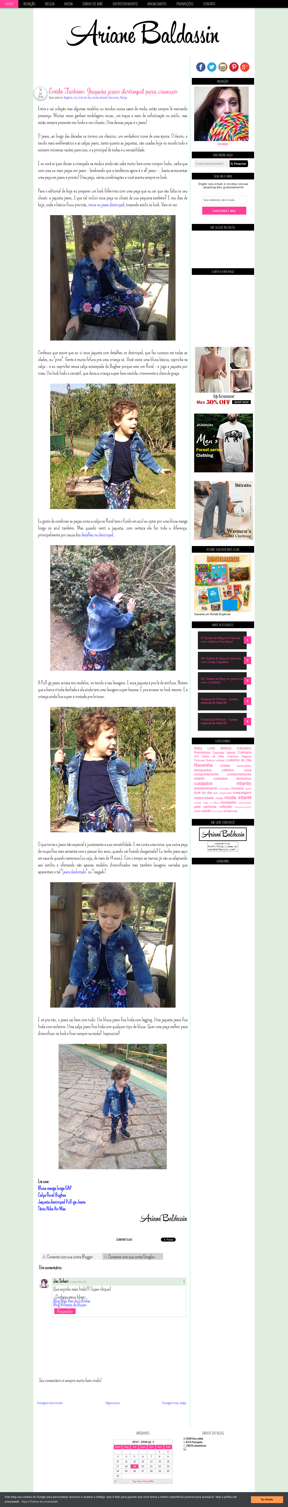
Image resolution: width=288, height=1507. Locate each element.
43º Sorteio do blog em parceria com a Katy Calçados (221, 660)
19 (134, 1466)
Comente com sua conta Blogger (69, 1257)
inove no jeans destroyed (106, 205)
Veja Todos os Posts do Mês (143, 1481)
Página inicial (113, 1403)
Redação (29, 3)
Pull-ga (123, 97)
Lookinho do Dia (238, 760)
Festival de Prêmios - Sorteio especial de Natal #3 (219, 721)
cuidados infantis (222, 783)
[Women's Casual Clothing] (223, 538)
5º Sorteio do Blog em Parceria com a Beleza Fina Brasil (220, 639)
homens (237, 788)
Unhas (225, 766)
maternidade (204, 798)
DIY (196, 756)
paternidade (244, 802)
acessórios (244, 765)
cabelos (228, 770)
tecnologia (217, 811)
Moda (68, 3)
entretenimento (206, 788)
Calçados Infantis (223, 752)
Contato (209, 3)
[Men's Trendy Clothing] (223, 471)
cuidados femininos (232, 779)
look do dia (84, 97)
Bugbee (68, 97)
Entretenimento (125, 3)
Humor (210, 760)
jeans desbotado (74, 872)
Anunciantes (157, 3)
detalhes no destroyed (97, 535)
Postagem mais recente (50, 1403)
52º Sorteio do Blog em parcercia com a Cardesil (222, 680)
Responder (65, 1311)
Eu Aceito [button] (267, 1499)
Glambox (233, 756)
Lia (75, 97)
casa (247, 770)
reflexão (225, 807)
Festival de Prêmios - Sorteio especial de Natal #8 (219, 700)
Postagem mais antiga (174, 1403)
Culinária (244, 752)
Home (9, 3)
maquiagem (242, 793)
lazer (248, 788)
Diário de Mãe (92, 3)
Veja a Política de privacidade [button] (39, 1501)
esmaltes (224, 788)
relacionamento (243, 807)
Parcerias (113, 97)
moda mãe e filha (206, 802)
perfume (210, 807)
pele (197, 807)
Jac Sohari (61, 1281)
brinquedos (203, 770)
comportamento (206, 774)
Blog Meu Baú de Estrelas (71, 1301)
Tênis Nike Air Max (52, 1209)
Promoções (184, 3)
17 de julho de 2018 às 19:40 (78, 1282)
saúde (206, 811)
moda (219, 798)
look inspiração (222, 793)
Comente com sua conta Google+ (131, 1257)
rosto (197, 811)
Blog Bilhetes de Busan (69, 1305)
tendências (231, 811)
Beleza (49, 3)
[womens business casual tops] (223, 404)
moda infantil (99, 97)
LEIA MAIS (222, 144)
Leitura (220, 760)
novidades (228, 802)
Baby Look (204, 748)
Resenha (203, 765)
